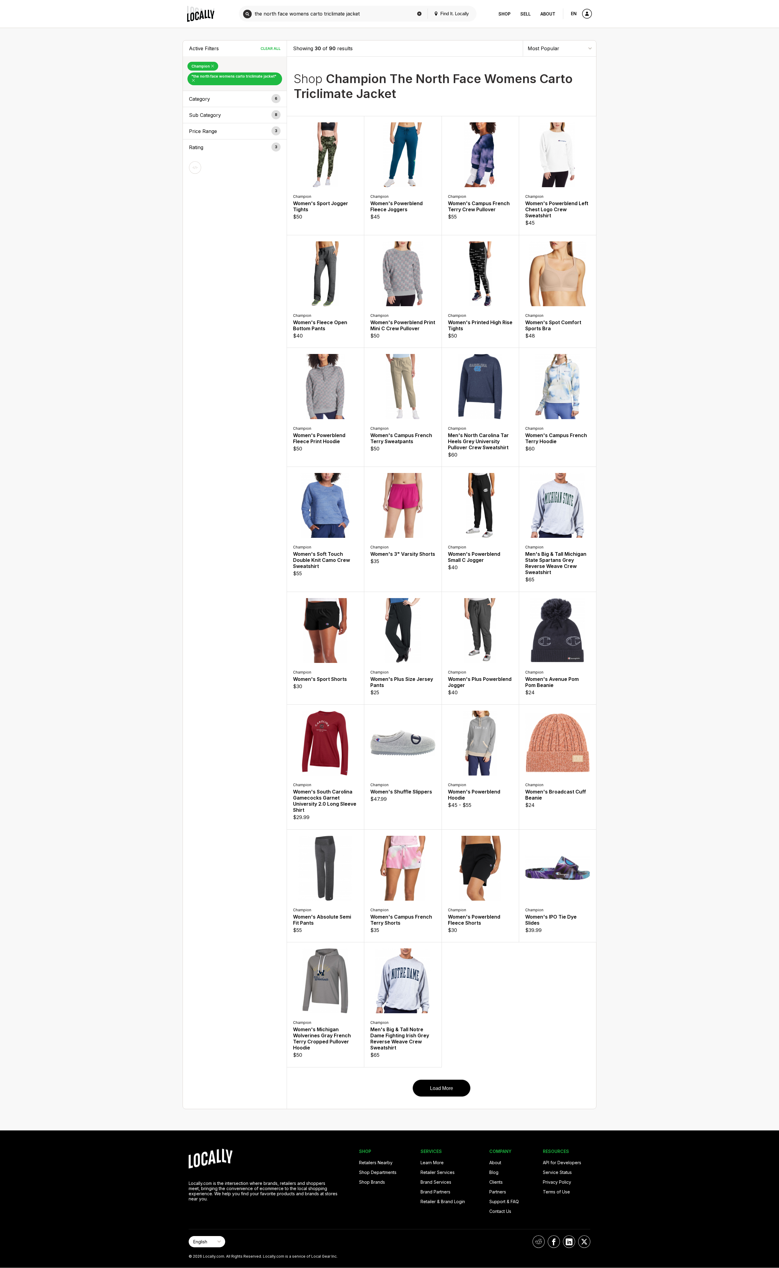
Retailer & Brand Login (443, 1201)
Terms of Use (556, 1191)
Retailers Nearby (376, 1162)
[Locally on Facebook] (554, 1241)
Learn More (432, 1162)
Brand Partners (435, 1191)
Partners (497, 1191)
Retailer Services (438, 1172)
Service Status (557, 1172)
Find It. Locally (454, 13)
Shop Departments (377, 1172)
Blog (493, 1172)
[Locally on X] (584, 1241)
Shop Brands (372, 1182)
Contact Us (500, 1211)
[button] (235, 99)
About (547, 13)
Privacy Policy (557, 1182)
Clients (496, 1182)
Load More (441, 1088)
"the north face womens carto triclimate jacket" (233, 76)
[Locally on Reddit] (539, 1241)
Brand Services (436, 1182)
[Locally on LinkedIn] (569, 1241)
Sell (525, 13)
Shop (504, 13)
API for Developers (562, 1162)
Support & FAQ (504, 1201)
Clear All (270, 48)
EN (574, 13)
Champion (201, 66)
